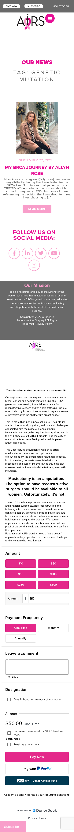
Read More (37, 209)
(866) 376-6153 (61, 6)
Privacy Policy (44, 323)
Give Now (11, 6)
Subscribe (33, 6)
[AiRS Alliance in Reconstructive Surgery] (31, 22)
